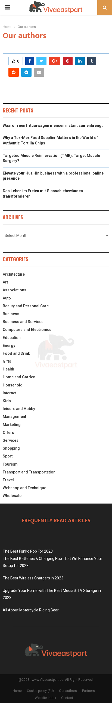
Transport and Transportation (29, 472)
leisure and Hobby (19, 409)
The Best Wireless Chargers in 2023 (33, 578)
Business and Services (23, 322)
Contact (67, 698)
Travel (8, 480)
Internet (9, 393)
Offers (8, 432)
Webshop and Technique (24, 488)
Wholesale (12, 496)
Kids (7, 401)
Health (8, 369)
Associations (14, 290)
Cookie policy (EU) (40, 691)
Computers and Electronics (27, 329)
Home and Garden (19, 377)
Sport (8, 456)
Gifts (7, 361)
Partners (88, 691)
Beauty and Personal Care (26, 306)
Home (17, 691)
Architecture (14, 274)
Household (13, 385)
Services (10, 440)
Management (14, 416)
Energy (9, 345)
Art (5, 282)
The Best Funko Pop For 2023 (28, 551)
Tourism (10, 464)
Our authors (68, 691)
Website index (45, 698)
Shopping (11, 448)
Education (12, 338)
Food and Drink (16, 353)
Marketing (12, 425)
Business (11, 314)
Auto (7, 298)
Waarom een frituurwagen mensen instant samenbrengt (53, 125)
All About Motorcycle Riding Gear (31, 610)
